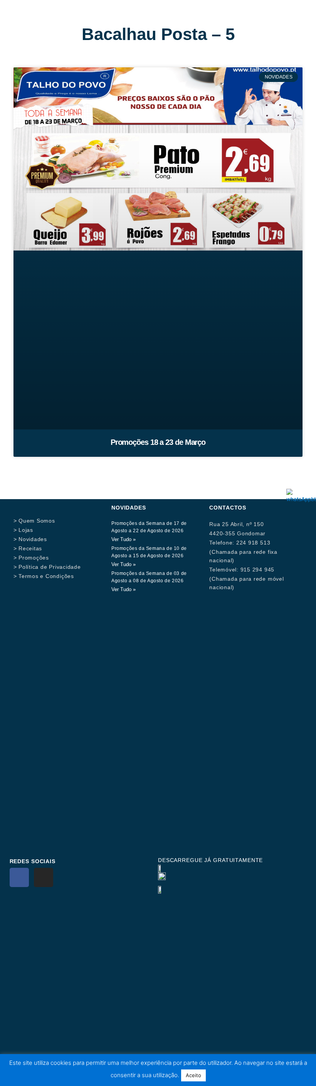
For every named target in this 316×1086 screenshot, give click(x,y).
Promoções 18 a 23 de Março (158, 442)
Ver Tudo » (123, 539)
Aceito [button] (193, 1075)
